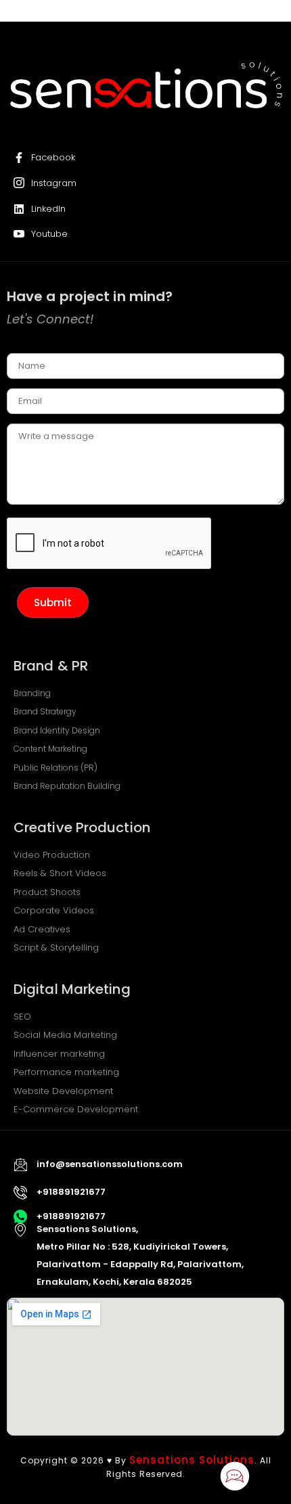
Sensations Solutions (191, 1460)
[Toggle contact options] (235, 1476)
